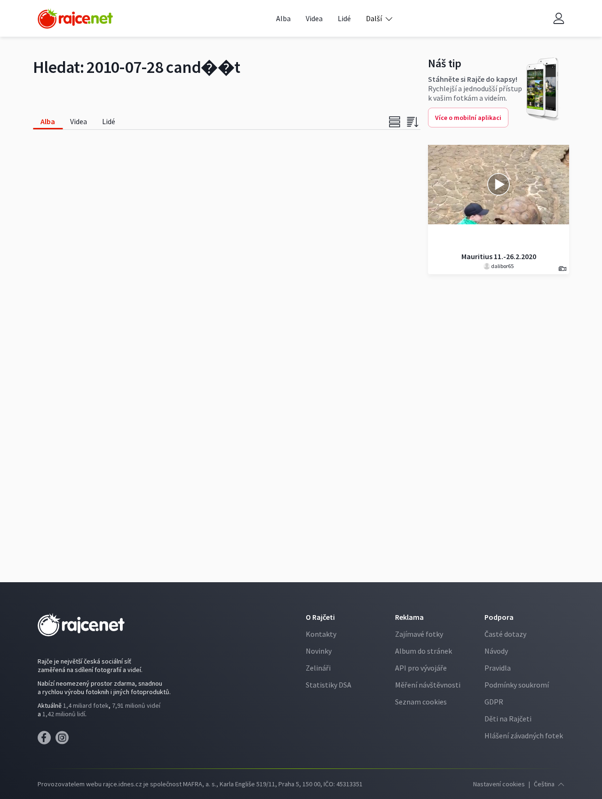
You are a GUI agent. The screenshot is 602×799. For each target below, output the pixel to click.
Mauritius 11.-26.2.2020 (498, 256)
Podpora (499, 617)
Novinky (319, 651)
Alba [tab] (47, 121)
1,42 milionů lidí (63, 714)
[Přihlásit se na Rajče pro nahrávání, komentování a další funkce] (558, 18)
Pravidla (497, 667)
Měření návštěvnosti (427, 684)
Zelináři (318, 667)
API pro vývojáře (421, 667)
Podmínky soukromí (516, 684)
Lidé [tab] (108, 121)
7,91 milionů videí (136, 705)
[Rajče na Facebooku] (46, 740)
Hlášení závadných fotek (523, 735)
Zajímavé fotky (419, 634)
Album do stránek (423, 651)
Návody (496, 651)
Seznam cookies (421, 701)
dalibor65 (502, 265)
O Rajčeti (320, 617)
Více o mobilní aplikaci (468, 117)
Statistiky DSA (328, 684)
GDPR (493, 701)
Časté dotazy (505, 634)
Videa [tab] (78, 121)
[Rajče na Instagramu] (63, 740)
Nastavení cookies (499, 784)
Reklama (409, 617)
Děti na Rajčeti (507, 718)
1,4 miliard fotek (86, 705)
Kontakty (321, 634)
